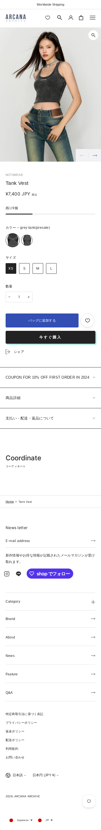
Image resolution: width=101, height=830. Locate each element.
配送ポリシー (15, 740)
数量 (9, 286)
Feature (12, 674)
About (10, 637)
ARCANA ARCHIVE (27, 796)
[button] (60, 17)
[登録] (93, 540)
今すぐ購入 (50, 337)
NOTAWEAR (14, 175)
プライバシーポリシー (21, 722)
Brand (10, 619)
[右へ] (94, 155)
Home (10, 501)
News (10, 656)
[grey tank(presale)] (13, 240)
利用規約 (12, 748)
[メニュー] (92, 17)
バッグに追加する (42, 320)
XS (10, 268)
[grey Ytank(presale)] (27, 240)
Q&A (9, 693)
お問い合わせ (15, 757)
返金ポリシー (15, 731)
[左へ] (82, 155)
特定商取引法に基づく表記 (24, 714)
